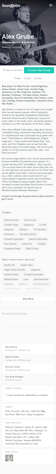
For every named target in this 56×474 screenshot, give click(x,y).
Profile (17, 78)
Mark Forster (32, 248)
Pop (43, 411)
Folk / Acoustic (12, 411)
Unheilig (41, 244)
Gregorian (9, 229)
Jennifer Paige (11, 224)
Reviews (38, 78)
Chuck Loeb (30, 220)
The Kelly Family (28, 234)
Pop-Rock (9, 414)
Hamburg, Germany (11, 47)
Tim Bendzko (40, 229)
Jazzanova (28, 224)
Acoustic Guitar (12, 366)
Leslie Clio (27, 244)
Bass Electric (11, 347)
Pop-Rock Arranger (14, 376)
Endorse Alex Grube (14, 313)
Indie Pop (35, 411)
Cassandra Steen (12, 248)
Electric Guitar (12, 357)
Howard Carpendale (13, 239)
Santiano (23, 229)
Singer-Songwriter (35, 414)
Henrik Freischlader (38, 239)
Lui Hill (42, 224)
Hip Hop (25, 411)
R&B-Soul (20, 414)
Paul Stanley (10, 244)
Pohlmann (9, 234)
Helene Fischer (11, 220)
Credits (27, 78)
